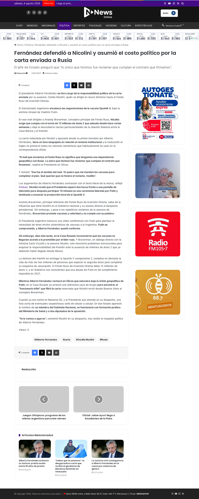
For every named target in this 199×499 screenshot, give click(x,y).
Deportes (79, 25)
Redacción (20, 73)
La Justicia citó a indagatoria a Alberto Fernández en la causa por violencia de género (107, 464)
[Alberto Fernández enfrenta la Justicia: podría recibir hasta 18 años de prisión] (35, 449)
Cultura (126, 25)
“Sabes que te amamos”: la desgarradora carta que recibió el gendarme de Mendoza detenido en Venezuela (69, 466)
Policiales (95, 25)
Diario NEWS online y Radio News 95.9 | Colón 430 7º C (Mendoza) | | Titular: (107, 494)
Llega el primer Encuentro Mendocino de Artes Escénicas (88, 3)
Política (64, 25)
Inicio (19, 44)
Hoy (20, 25)
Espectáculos (143, 25)
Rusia (104, 339)
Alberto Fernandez (46, 339)
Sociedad (111, 25)
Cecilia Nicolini (86, 339)
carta (67, 339)
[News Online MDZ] (41, 15)
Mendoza (32, 25)
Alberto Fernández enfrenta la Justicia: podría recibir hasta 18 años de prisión (34, 463)
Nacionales (48, 25)
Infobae (23, 187)
